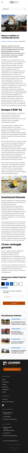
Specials (4, 392)
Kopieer (18, 283)
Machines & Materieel (6, 41)
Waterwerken (5, 382)
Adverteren (5, 399)
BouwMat (15, 41)
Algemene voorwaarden (14, 447)
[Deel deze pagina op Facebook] (7, 284)
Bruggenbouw (5, 389)
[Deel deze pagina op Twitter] (3, 284)
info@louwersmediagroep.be (10, 435)
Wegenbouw (5, 387)
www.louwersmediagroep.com (10, 440)
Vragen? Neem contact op (11, 369)
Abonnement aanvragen (8, 401)
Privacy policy (14, 449)
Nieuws (4, 379)
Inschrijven (14, 303)
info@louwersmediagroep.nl (10, 419)
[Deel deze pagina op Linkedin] (11, 284)
